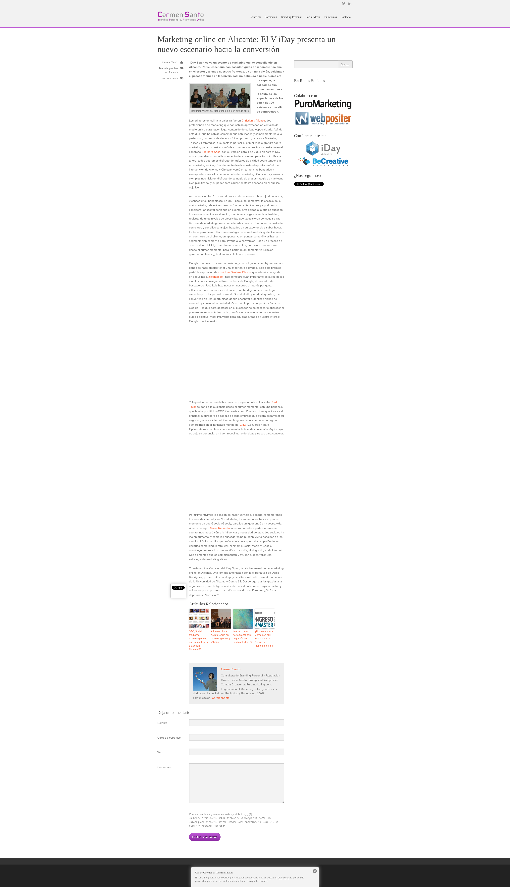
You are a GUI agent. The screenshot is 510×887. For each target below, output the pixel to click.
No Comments (170, 78)
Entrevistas (330, 17)
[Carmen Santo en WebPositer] (323, 124)
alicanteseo (215, 276)
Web (160, 752)
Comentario (164, 767)
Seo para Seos (211, 151)
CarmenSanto (170, 62)
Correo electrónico (169, 737)
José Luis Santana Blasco (234, 272)
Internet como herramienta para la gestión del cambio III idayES (242, 637)
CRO (243, 424)
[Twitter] (344, 3)
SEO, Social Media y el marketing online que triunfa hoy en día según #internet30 (199, 640)
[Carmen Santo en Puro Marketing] (323, 108)
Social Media (313, 17)
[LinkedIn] (350, 3)
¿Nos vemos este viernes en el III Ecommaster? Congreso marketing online (264, 638)
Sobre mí (255, 17)
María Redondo (220, 528)
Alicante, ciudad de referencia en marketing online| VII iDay (220, 637)
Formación (271, 17)
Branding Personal (291, 17)
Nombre (162, 722)
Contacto (346, 17)
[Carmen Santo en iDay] (323, 155)
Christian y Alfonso (253, 120)
